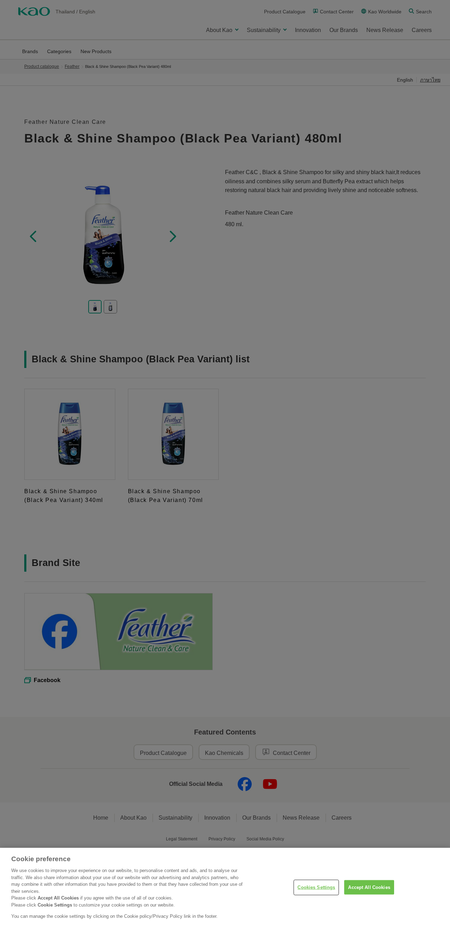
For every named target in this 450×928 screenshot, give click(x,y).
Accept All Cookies (369, 887)
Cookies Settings (316, 887)
